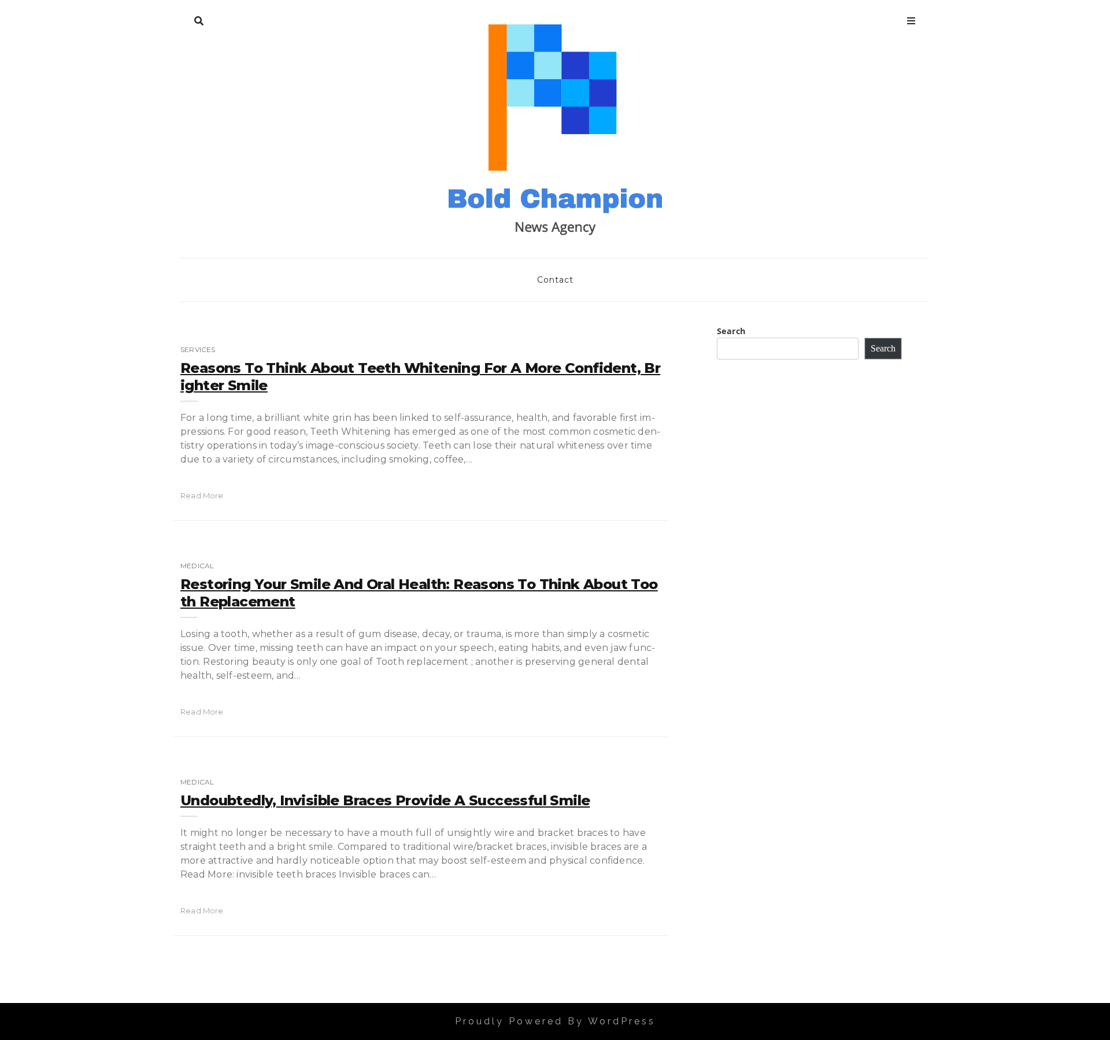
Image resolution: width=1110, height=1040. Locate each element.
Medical (197, 565)
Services (197, 349)
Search (198, 18)
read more (202, 495)
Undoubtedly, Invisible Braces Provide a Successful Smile (385, 800)
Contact (555, 280)
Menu (911, 18)
